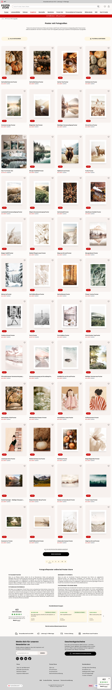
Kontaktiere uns (86, 669)
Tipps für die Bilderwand (23, 667)
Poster (8, 18)
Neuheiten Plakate (21, 671)
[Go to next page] (65, 561)
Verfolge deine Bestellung (89, 667)
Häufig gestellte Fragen (88, 671)
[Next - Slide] (103, 616)
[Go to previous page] (46, 561)
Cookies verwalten (87, 675)
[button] (104, 683)
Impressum (56, 680)
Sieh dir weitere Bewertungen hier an (56, 626)
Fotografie (14, 18)
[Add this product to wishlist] (24, 48)
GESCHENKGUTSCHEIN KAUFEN (81, 653)
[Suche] (98, 6)
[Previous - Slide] (27, 616)
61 (62, 561)
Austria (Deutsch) (15, 685)
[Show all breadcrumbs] (3, 19)
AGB (41, 680)
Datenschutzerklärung (67, 680)
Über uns (51, 667)
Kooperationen (53, 671)
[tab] (105, 6)
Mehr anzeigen (56, 554)
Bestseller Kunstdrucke (23, 669)
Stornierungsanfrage (87, 673)
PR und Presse (53, 669)
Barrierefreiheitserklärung (56, 673)
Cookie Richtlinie (47, 680)
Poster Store (59, 685)
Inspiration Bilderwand (22, 673)
